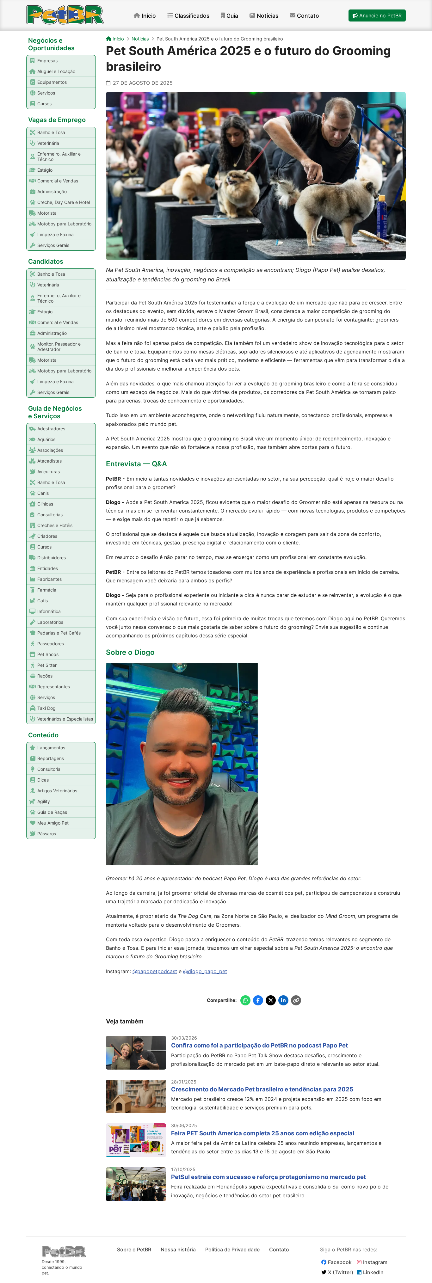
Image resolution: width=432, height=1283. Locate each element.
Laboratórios (50, 622)
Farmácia (46, 589)
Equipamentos (52, 82)
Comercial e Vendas (57, 180)
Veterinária (48, 143)
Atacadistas (49, 460)
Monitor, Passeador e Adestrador (59, 346)
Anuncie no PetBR (380, 15)
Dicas (43, 780)
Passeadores (50, 643)
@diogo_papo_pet (205, 971)
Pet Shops (48, 654)
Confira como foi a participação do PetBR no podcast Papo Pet (259, 1045)
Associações (50, 450)
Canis (43, 493)
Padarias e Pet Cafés (59, 632)
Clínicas (45, 503)
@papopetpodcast (155, 971)
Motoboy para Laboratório (64, 223)
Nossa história (178, 1249)
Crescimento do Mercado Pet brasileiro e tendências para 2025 (262, 1089)
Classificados (192, 15)
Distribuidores (51, 557)
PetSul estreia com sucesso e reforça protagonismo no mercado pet (268, 1177)
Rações (44, 675)
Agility (43, 801)
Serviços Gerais (53, 245)
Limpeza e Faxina (55, 234)
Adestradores (51, 428)
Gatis (42, 600)
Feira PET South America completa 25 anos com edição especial (262, 1133)
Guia (232, 15)
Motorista (47, 213)
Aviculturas (48, 471)
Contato (308, 15)
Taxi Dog (46, 708)
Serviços (46, 92)
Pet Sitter (47, 665)
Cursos (44, 103)
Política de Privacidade (232, 1249)
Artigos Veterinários (57, 790)
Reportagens (50, 758)
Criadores (47, 536)
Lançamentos (51, 747)
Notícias (267, 15)
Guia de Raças (52, 812)
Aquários (46, 439)
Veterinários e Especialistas (65, 718)
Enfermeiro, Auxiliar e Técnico (59, 156)
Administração (52, 191)
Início (149, 15)
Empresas (47, 60)
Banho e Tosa (51, 132)
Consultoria (48, 769)
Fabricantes (49, 579)
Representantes (53, 686)
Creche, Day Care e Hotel (63, 202)
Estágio (44, 170)
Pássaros (46, 833)
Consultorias (50, 514)
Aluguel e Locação (56, 71)
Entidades (47, 568)
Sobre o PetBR (134, 1249)
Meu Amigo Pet (53, 823)
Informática (49, 611)
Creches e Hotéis (54, 525)
